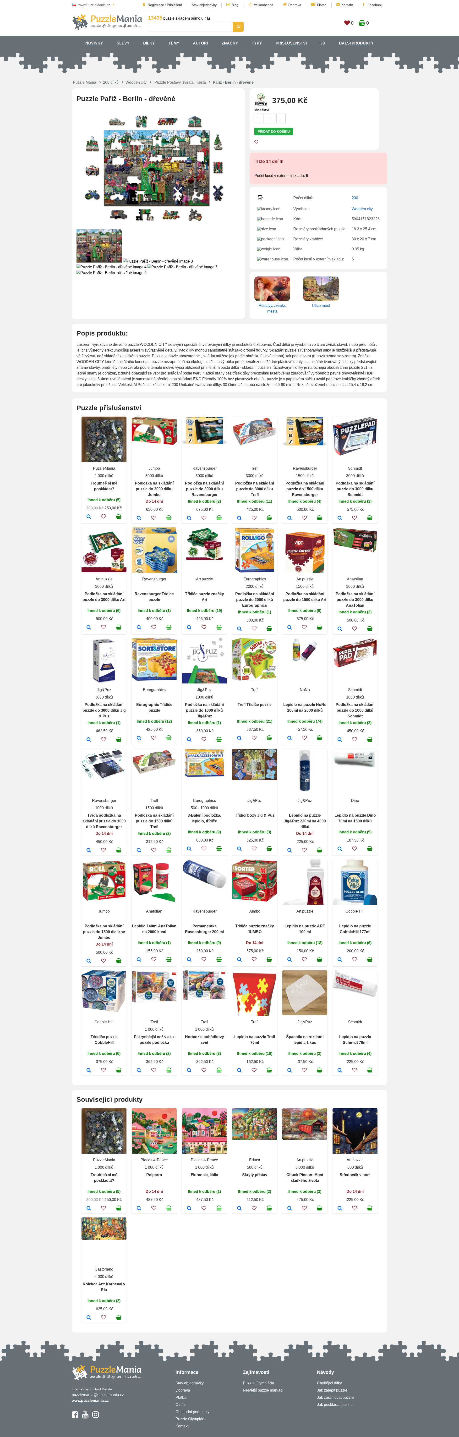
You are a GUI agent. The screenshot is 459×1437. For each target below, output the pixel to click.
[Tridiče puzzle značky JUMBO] (239, 960)
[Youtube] (85, 1417)
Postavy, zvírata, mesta (272, 308)
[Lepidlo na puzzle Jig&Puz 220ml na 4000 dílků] (289, 851)
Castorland (104, 1269)
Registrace (156, 5)
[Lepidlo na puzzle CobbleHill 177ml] (340, 960)
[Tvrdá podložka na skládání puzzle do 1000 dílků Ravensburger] (89, 851)
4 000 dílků (104, 1277)
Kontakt (347, 5)
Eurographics (254, 579)
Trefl (254, 468)
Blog (235, 5)
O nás (180, 1405)
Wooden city (136, 82)
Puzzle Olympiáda (191, 1419)
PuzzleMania (104, 468)
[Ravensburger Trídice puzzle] (139, 628)
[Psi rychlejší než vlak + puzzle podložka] (139, 1071)
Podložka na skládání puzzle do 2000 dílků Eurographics (254, 599)
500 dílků (254, 1167)
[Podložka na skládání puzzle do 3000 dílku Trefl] (239, 518)
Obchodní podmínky (192, 1412)
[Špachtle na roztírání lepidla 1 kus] (289, 1071)
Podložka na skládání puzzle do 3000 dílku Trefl (254, 489)
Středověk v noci (355, 1175)
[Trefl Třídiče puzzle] (239, 738)
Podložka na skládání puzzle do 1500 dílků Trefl (154, 821)
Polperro (154, 1175)
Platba (322, 5)
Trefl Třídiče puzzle (255, 705)
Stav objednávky (204, 5)
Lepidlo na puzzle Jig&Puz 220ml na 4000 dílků (305, 821)
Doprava (294, 5)
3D (322, 43)
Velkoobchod (263, 5)
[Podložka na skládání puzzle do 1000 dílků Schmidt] (340, 740)
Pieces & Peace (154, 1160)
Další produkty (356, 43)
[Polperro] (139, 1209)
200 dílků (111, 82)
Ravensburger (204, 468)
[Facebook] (75, 1417)
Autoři (200, 43)
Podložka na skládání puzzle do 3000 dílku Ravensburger (204, 489)
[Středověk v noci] (340, 1209)
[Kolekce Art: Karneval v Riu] (89, 1318)
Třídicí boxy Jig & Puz (254, 815)
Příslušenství (291, 43)
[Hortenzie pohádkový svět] (189, 1071)
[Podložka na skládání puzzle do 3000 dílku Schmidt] (340, 518)
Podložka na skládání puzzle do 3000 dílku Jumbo (154, 489)
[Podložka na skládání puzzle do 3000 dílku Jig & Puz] (89, 740)
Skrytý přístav (254, 1175)
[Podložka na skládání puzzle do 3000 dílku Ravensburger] (189, 518)
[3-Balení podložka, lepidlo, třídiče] (189, 849)
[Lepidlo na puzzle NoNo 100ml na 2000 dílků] (289, 738)
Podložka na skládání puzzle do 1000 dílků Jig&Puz (204, 710)
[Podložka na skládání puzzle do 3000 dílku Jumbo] (139, 518)
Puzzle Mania (84, 82)
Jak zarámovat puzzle (335, 1397)
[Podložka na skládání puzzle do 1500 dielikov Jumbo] (89, 961)
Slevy (123, 43)
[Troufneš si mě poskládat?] (89, 517)
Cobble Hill (355, 911)
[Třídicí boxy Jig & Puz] (239, 849)
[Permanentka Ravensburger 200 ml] (189, 960)
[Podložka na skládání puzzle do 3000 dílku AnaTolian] (340, 629)
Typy (257, 43)
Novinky (94, 43)
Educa (254, 1160)
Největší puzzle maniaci (263, 1390)
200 (355, 198)
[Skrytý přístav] (239, 1209)
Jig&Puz (104, 690)
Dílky (149, 43)
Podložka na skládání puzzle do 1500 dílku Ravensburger (304, 489)
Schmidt (355, 468)
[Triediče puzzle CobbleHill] (89, 1071)
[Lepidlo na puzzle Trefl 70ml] (239, 1071)
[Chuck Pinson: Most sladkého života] (289, 1209)
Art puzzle (104, 579)
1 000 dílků (104, 476)
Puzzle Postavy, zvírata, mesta (180, 82)
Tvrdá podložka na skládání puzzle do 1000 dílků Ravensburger (104, 821)
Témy (174, 43)
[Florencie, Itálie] (189, 1209)
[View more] (154, 443)
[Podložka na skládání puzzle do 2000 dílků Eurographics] (239, 629)
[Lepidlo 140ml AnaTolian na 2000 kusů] (139, 960)
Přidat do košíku (274, 131)
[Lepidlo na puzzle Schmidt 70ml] (340, 1071)
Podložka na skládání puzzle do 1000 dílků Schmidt (355, 710)
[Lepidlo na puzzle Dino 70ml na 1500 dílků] (340, 849)
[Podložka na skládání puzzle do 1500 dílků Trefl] (139, 851)
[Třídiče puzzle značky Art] (189, 628)
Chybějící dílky (329, 1383)
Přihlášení (174, 5)
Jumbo (154, 468)
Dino (355, 800)
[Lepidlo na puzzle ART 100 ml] (289, 960)
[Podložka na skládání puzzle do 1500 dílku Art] (289, 628)
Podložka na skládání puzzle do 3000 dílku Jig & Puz (104, 710)
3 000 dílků (304, 1167)
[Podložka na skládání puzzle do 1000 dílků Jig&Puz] (189, 740)
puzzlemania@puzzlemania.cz (98, 1395)
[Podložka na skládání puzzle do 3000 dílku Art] (89, 628)
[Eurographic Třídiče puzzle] (139, 738)
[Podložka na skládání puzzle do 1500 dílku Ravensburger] (289, 518)
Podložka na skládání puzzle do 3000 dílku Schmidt (355, 489)
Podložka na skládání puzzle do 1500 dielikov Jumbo (104, 932)
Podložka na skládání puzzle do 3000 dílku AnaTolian (355, 599)
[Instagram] (95, 1417)
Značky (230, 43)
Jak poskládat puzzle (335, 1405)
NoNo (305, 690)
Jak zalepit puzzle (332, 1390)
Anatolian (355, 579)
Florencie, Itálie (204, 1175)
